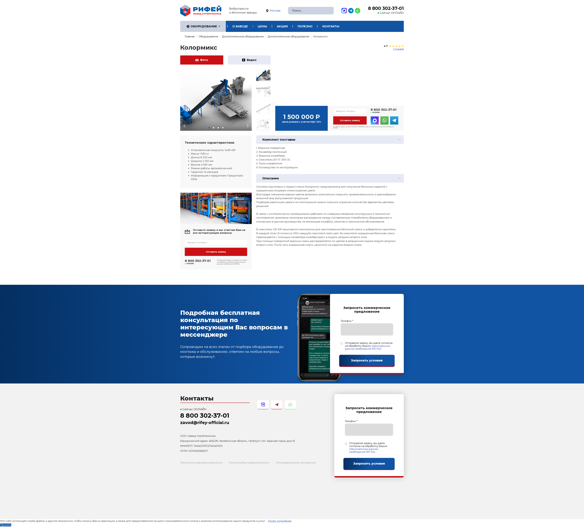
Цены (262, 26)
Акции (282, 26)
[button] (209, 127)
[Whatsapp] (357, 10)
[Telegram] (351, 10)
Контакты (330, 26)
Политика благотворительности (249, 462)
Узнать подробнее (279, 521)
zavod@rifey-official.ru (204, 422)
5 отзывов (398, 49)
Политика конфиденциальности (201, 462)
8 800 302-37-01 (386, 8)
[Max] (344, 10)
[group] (216, 100)
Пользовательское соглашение (296, 462)
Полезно (305, 26)
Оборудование (204, 26)
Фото (204, 60)
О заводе (240, 26)
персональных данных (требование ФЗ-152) (367, 347)
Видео (251, 60)
